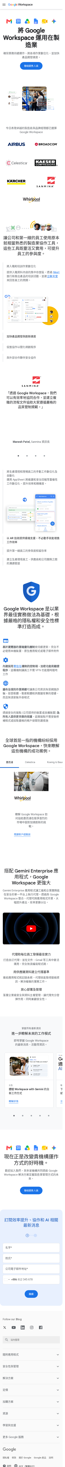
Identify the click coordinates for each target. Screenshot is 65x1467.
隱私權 (6, 1457)
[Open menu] (4, 5)
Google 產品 (40, 1457)
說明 (51, 1457)
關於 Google (25, 1457)
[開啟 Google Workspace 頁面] (20, 5)
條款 (14, 1457)
